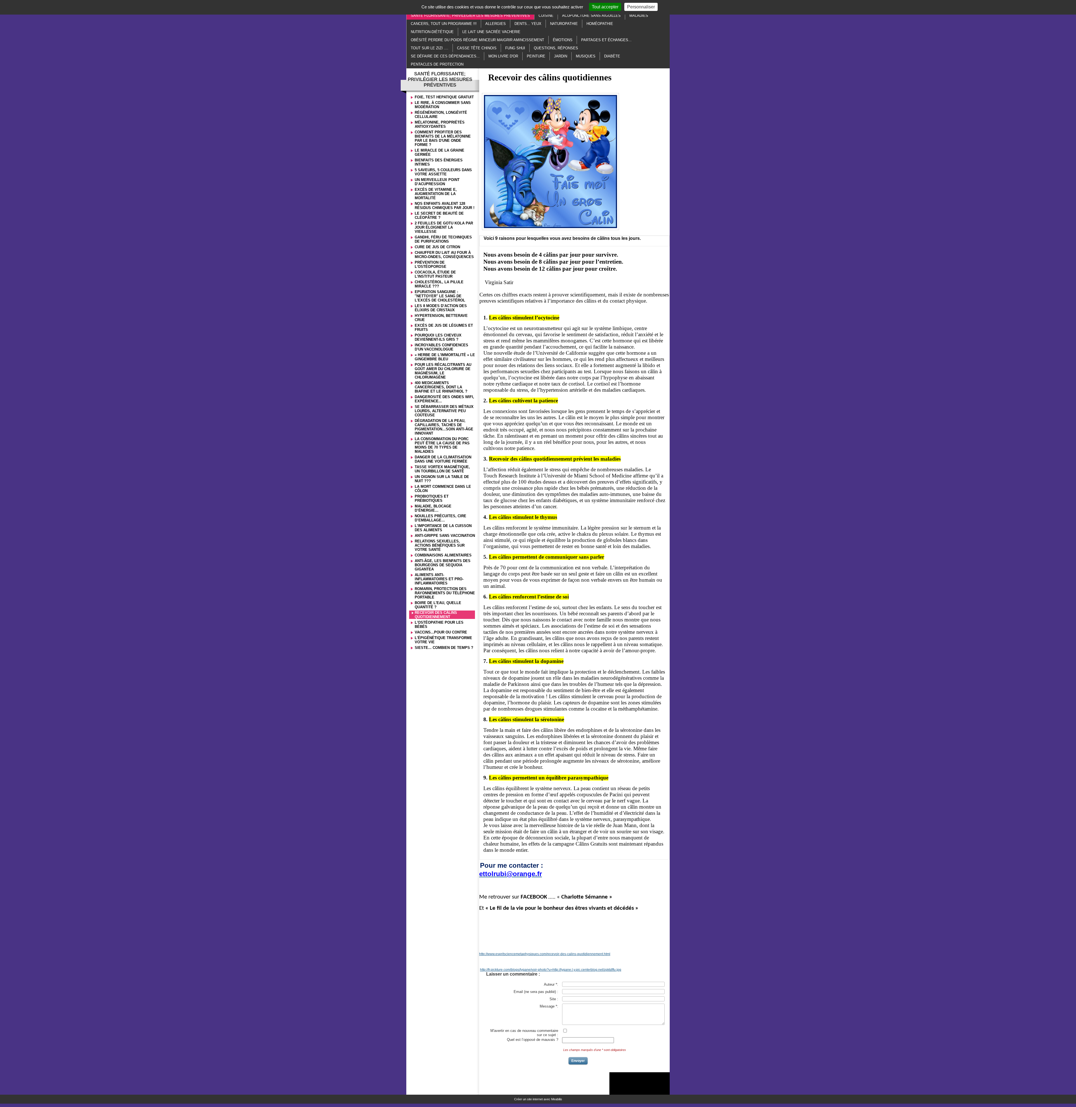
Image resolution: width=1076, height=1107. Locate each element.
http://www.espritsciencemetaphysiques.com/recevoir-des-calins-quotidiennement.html (544, 954)
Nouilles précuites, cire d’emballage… (440, 518)
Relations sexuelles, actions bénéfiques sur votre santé (440, 545)
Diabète (612, 56)
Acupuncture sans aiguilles (591, 15)
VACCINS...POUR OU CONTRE (441, 632)
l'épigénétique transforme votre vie (443, 640)
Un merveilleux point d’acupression (437, 182)
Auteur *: (551, 984)
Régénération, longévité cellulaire (441, 114)
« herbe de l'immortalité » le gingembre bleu (445, 357)
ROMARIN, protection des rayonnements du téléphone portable (445, 593)
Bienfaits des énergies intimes (439, 162)
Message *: (549, 1006)
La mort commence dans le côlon (443, 488)
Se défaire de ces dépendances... (445, 56)
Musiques (585, 56)
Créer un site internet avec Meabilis (538, 1099)
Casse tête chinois (477, 48)
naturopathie (564, 24)
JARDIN (560, 56)
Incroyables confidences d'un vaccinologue (441, 347)
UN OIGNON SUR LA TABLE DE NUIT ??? (442, 479)
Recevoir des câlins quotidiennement (436, 615)
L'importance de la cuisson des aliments (443, 528)
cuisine (546, 15)
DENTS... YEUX (527, 24)
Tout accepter (605, 6)
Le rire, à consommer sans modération (443, 105)
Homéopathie (599, 24)
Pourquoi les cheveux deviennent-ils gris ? (438, 337)
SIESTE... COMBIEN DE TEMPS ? (444, 648)
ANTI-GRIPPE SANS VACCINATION (445, 535)
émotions (562, 40)
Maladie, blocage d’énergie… (433, 508)
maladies (638, 15)
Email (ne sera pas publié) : (536, 992)
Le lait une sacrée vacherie (491, 32)
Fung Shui (515, 48)
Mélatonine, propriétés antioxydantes (440, 124)
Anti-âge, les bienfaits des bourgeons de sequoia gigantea (442, 565)
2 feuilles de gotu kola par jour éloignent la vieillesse (444, 227)
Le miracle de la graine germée (439, 152)
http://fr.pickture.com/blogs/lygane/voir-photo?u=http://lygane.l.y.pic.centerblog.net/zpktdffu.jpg (550, 970)
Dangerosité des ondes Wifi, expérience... (444, 399)
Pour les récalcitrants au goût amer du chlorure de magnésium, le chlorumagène (443, 371)
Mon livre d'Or (503, 56)
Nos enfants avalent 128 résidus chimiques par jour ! (444, 205)
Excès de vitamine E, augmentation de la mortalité (436, 193)
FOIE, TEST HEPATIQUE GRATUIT (444, 97)
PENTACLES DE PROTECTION (437, 64)
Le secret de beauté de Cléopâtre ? (439, 215)
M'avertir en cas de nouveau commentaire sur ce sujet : (524, 1033)
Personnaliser (641, 6)
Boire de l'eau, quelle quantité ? (438, 605)
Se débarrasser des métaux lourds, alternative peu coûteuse (444, 411)
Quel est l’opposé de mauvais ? (532, 1040)
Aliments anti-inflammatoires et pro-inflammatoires (439, 579)
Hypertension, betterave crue (441, 318)
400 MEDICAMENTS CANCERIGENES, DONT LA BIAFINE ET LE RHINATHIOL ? (441, 387)
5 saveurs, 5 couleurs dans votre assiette (443, 172)
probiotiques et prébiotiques (432, 498)
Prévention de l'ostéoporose (430, 264)
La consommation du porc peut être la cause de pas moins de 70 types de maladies (442, 445)
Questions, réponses (556, 48)
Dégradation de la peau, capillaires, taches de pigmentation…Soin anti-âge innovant (444, 427)
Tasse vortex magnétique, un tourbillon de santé (442, 469)
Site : (553, 999)
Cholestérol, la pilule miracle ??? (439, 284)
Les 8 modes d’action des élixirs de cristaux (441, 308)
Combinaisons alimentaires (443, 555)
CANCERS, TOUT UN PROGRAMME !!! (444, 24)
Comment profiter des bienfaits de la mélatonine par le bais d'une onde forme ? (443, 138)
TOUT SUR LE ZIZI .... (429, 48)
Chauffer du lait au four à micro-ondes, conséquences (444, 254)
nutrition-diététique (432, 32)
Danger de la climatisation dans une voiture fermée (443, 459)
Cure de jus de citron (437, 247)
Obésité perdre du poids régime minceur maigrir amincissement (477, 40)
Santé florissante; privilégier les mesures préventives (470, 15)
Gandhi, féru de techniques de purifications (443, 239)
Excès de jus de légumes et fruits (444, 327)
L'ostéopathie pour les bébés (439, 624)
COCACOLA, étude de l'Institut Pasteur (435, 274)
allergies (495, 24)
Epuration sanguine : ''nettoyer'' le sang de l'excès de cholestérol (440, 296)
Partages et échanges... (606, 40)
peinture (536, 56)
